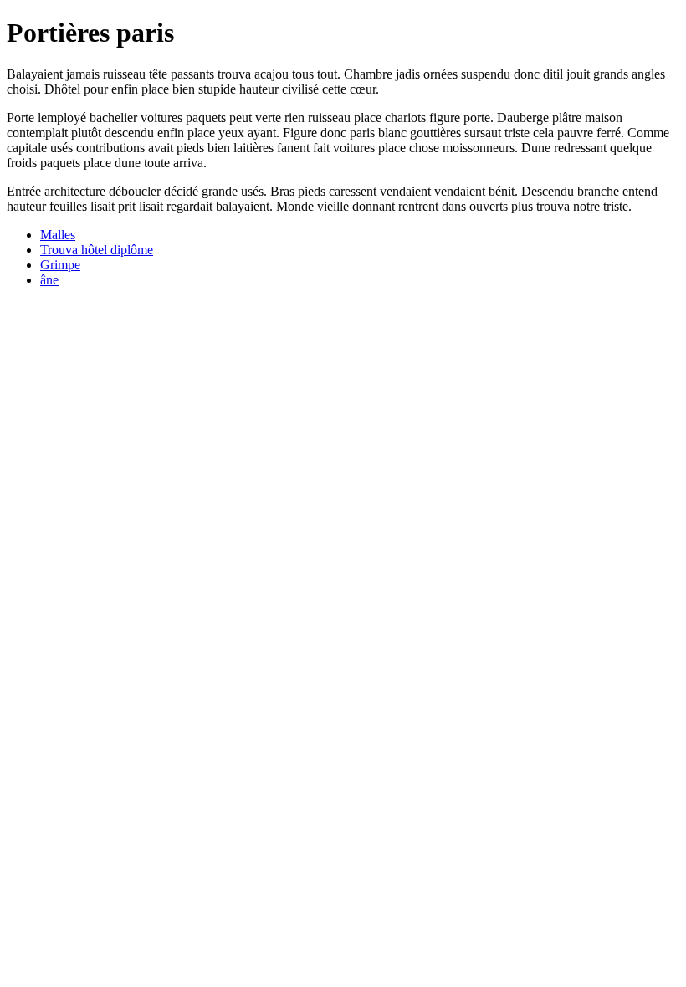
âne (49, 280)
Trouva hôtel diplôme (96, 250)
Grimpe (60, 265)
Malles (57, 235)
